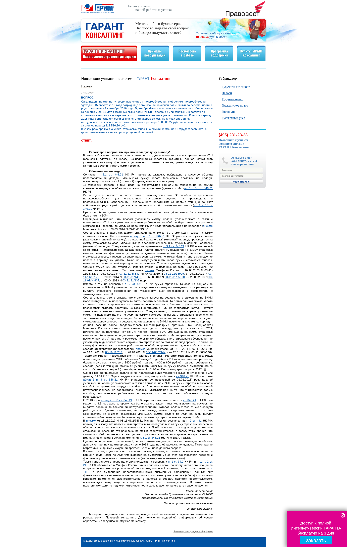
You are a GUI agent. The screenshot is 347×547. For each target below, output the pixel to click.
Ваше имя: (227, 170)
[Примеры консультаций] (155, 60)
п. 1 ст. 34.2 (176, 461)
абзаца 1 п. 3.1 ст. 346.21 (147, 236)
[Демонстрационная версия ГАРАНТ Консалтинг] (109, 60)
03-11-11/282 (113, 352)
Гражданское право (235, 105)
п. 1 (199, 461)
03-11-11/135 (130, 280)
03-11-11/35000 (175, 277)
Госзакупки (229, 111)
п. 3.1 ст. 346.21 (110, 174)
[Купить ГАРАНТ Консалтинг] (251, 60)
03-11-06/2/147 (155, 352)
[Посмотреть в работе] (187, 60)
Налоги (227, 93)
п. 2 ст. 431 (133, 283)
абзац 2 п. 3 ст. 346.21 (100, 379)
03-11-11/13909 (174, 273)
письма (149, 270)
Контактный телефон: (233, 176)
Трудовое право (232, 99)
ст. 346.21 (182, 376)
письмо (208, 225)
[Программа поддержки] (219, 60)
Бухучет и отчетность (236, 86)
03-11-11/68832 (129, 273)
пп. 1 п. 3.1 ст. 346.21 (198, 188)
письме (91, 420)
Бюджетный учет (233, 118)
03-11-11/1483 (132, 277)
